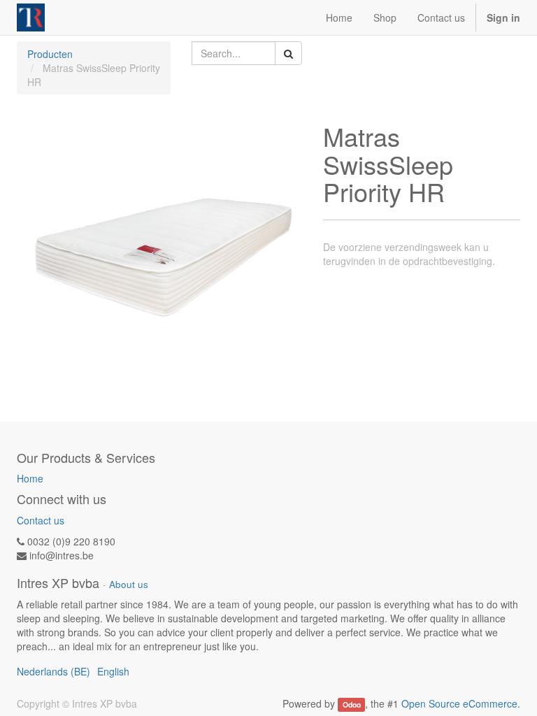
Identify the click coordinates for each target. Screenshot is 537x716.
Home (30, 478)
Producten (50, 54)
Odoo (352, 704)
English (113, 671)
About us (128, 584)
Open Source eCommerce (459, 703)
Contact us (40, 520)
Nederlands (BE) (53, 671)
